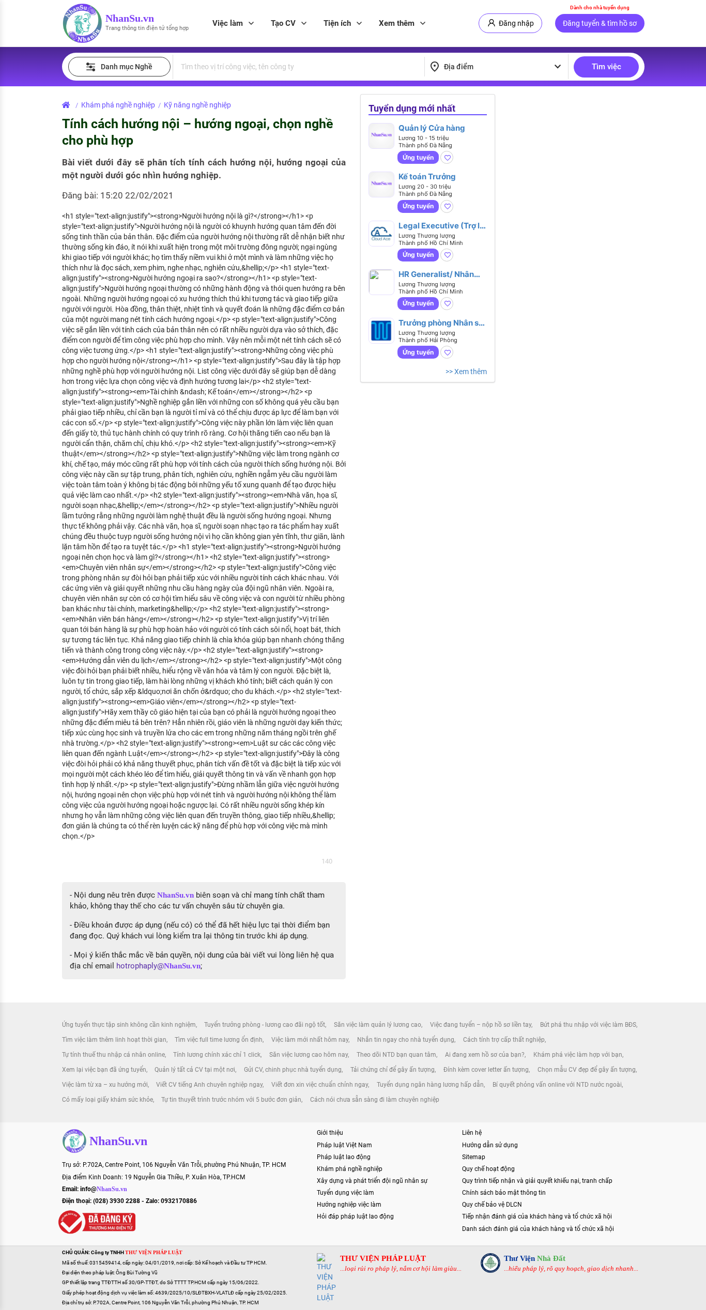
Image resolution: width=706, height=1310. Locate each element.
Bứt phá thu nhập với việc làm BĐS (588, 1024)
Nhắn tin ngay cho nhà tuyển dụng (405, 1039)
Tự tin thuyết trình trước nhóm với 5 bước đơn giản (231, 1099)
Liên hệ (472, 1132)
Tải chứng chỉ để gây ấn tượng (392, 1069)
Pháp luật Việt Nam (344, 1145)
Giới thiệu (330, 1132)
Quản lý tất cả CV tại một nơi (195, 1069)
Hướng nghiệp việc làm (349, 1204)
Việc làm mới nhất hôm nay (309, 1039)
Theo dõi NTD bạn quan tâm (396, 1054)
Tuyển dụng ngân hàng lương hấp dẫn (430, 1084)
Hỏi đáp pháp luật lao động (355, 1216)
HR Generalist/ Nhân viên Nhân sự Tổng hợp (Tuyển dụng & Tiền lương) (440, 274)
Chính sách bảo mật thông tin (504, 1192)
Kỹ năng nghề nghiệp (197, 105)
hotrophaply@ (158, 965)
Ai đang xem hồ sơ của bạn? (485, 1054)
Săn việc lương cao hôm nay (308, 1054)
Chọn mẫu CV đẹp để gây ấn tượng (587, 1069)
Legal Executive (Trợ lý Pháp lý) (441, 225)
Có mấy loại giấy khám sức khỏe (107, 1099)
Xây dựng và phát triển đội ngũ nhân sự (372, 1180)
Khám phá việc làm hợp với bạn (577, 1054)
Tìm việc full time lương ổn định (219, 1039)
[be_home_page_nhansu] (68, 105)
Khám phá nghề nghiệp (118, 105)
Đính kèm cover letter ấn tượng (486, 1069)
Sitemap (473, 1157)
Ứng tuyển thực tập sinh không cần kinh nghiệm (129, 1024)
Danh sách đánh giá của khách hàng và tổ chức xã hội (538, 1228)
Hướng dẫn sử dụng (490, 1145)
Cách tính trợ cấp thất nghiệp (504, 1039)
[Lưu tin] (446, 157)
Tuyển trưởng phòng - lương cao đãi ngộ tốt (264, 1024)
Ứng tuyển (418, 157)
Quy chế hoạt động (488, 1169)
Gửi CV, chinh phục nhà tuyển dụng (293, 1069)
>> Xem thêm (466, 371)
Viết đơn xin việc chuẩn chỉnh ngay (319, 1084)
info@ (103, 1189)
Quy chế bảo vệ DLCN (492, 1204)
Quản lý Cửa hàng (431, 128)
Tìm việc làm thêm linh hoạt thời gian (114, 1039)
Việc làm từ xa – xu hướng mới (105, 1084)
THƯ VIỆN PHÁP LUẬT (383, 1258)
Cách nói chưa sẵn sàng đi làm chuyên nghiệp (374, 1099)
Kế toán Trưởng (427, 176)
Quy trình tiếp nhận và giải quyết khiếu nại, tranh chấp (537, 1180)
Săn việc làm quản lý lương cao (377, 1024)
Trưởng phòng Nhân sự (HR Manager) (441, 323)
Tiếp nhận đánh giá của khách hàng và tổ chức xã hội (537, 1216)
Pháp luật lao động (344, 1157)
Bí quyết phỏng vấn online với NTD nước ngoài (557, 1084)
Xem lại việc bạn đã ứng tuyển (104, 1069)
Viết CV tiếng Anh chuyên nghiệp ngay (209, 1084)
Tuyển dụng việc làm (345, 1192)
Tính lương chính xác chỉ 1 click (216, 1054)
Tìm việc (606, 66)
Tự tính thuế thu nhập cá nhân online (113, 1054)
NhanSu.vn (129, 18)
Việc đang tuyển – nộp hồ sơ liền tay (480, 1024)
